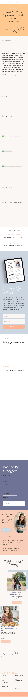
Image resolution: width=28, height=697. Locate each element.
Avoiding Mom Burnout (13, 370)
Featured (6, 367)
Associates (14, 8)
